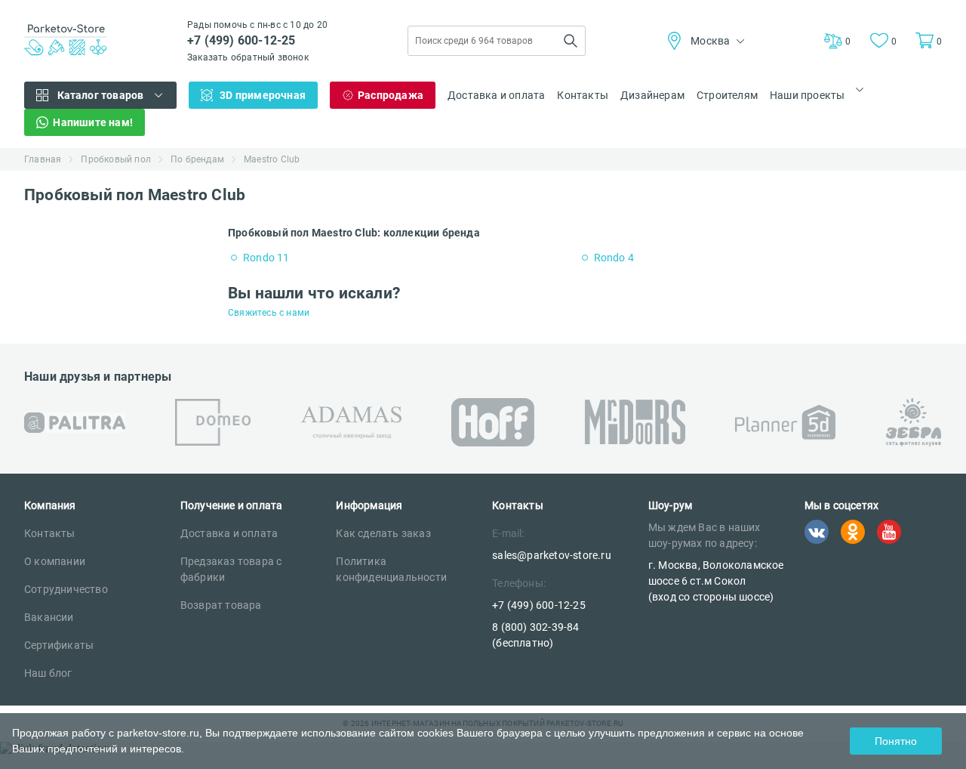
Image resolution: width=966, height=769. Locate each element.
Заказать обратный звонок (248, 57)
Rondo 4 (614, 258)
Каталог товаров (100, 95)
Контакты (582, 95)
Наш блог (48, 673)
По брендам (197, 159)
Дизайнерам (652, 95)
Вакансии (49, 617)
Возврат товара (221, 605)
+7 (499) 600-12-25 (241, 40)
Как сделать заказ (383, 533)
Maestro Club (272, 159)
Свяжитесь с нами (268, 312)
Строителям (727, 95)
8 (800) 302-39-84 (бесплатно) (535, 635)
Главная (42, 159)
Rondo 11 (266, 258)
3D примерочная (263, 95)
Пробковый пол (116, 159)
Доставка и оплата (496, 95)
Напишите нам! (93, 122)
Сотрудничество (66, 589)
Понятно (896, 741)
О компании (54, 561)
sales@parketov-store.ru (551, 555)
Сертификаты (59, 645)
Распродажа (390, 95)
